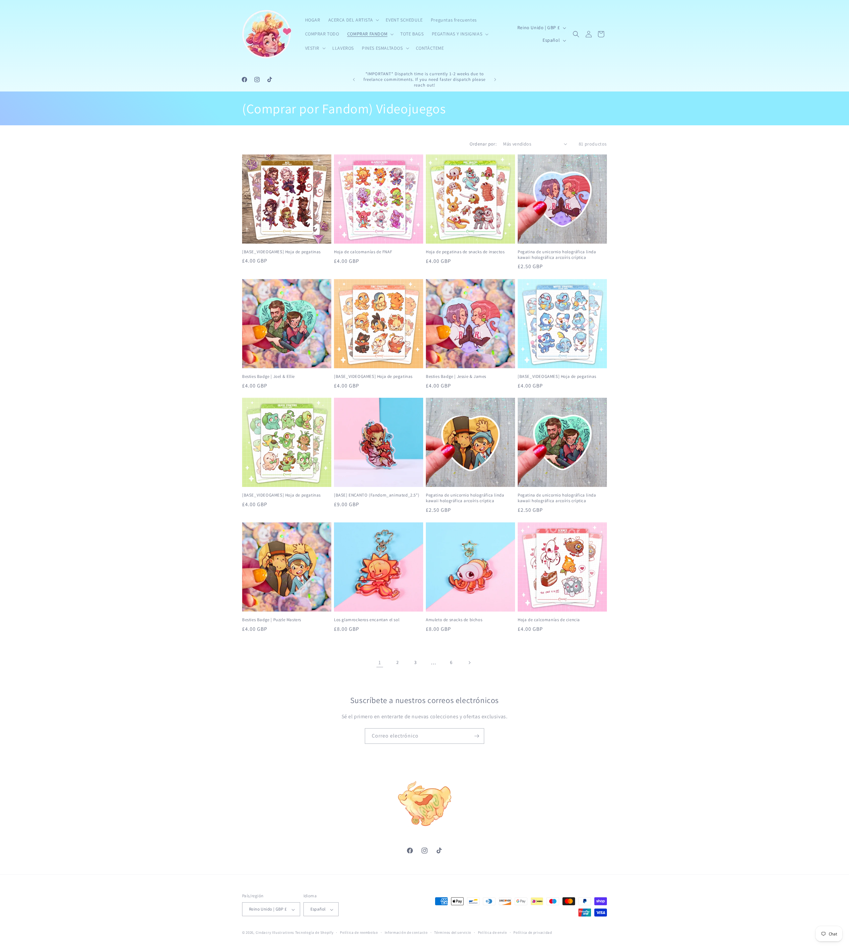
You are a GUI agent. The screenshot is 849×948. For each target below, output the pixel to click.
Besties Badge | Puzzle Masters (271, 619)
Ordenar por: (483, 144)
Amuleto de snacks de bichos (454, 619)
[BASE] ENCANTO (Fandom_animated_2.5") (376, 495)
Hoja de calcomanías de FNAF (363, 252)
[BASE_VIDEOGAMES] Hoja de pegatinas (281, 252)
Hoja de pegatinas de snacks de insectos (465, 252)
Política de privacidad (532, 932)
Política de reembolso (359, 932)
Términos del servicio (452, 932)
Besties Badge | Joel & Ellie (268, 376)
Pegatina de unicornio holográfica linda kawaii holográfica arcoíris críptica (557, 254)
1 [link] (379, 662)
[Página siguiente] (469, 662)
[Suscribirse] (476, 736)
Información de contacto (406, 932)
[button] (353, 20)
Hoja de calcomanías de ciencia (549, 619)
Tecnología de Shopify (314, 932)
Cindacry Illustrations (275, 932)
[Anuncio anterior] (354, 79)
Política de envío (492, 932)
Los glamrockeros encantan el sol (366, 619)
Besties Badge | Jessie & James (456, 376)
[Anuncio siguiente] (495, 79)
